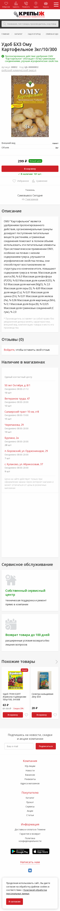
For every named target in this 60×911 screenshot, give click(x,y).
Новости (30, 770)
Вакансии (30, 774)
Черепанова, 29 (14, 424)
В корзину (30, 168)
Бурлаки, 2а (12, 438)
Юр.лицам (30, 766)
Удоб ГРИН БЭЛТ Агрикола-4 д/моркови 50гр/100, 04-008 (14, 696)
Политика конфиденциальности (30, 839)
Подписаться (46, 746)
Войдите (9, 349)
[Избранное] (26, 715)
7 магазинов (31, 199)
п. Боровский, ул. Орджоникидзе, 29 (26, 451)
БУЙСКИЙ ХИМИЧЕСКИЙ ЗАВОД (19, 70)
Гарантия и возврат (30, 833)
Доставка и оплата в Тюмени (30, 829)
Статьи (30, 815)
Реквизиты (30, 779)
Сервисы (30, 806)
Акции (30, 810)
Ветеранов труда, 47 (17, 398)
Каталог (30, 797)
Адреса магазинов (30, 783)
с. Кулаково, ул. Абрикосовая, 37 (24, 464)
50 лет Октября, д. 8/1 (17, 385)
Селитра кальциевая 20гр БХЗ (42, 695)
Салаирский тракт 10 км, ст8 (22, 411)
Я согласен (14, 901)
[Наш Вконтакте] (30, 870)
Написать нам (30, 862)
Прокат (30, 802)
